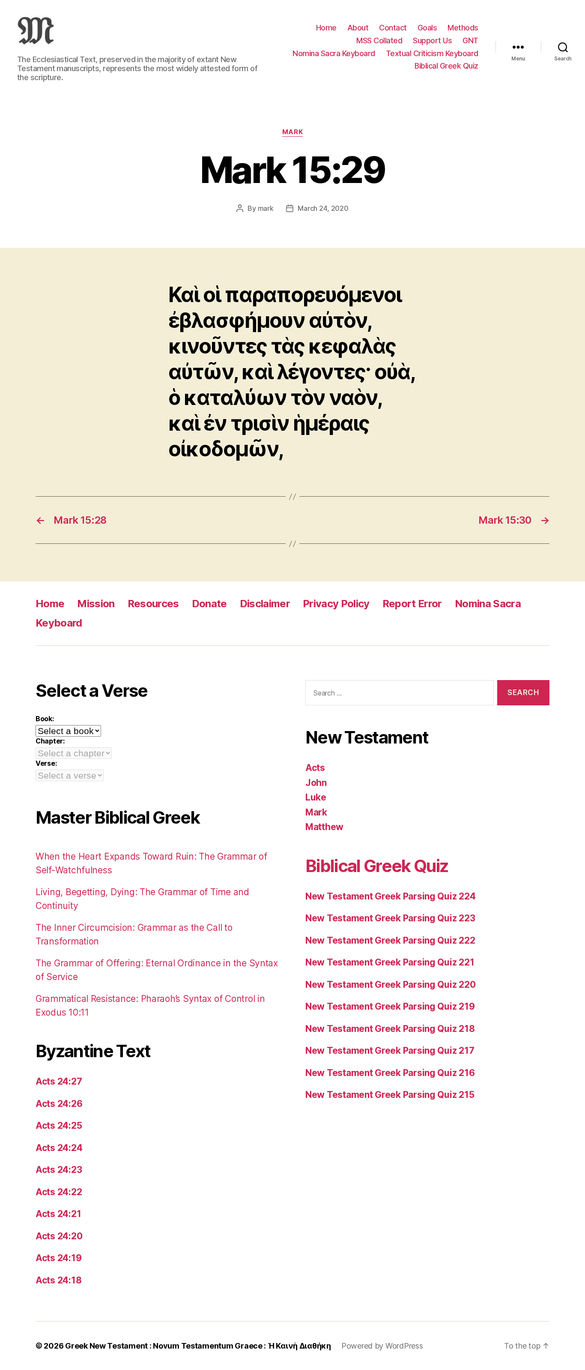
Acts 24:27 (59, 1081)
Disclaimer (265, 603)
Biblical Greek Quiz (446, 65)
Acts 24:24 (59, 1147)
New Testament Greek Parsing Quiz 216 (390, 1072)
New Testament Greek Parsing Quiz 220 (390, 984)
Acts (315, 767)
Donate (209, 603)
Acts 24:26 (59, 1103)
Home (326, 27)
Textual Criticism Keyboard (432, 53)
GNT (470, 40)
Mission (95, 603)
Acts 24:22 (59, 1192)
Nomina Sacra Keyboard (333, 53)
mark (266, 208)
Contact (393, 27)
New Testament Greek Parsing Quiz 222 (390, 940)
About (358, 27)
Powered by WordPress (382, 1345)
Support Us (432, 40)
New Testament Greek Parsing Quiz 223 (390, 918)
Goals (427, 27)
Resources (153, 603)
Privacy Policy (336, 603)
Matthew (324, 826)
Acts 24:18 (58, 1280)
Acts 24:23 (59, 1169)
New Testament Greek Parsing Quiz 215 (389, 1094)
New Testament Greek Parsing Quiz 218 (390, 1028)
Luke (315, 797)
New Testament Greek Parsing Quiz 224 (390, 896)
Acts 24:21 (58, 1213)
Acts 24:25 (59, 1125)
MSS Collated (379, 40)
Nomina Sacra (488, 603)
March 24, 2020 (323, 208)
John (316, 782)
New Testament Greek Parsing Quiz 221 (389, 962)
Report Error (412, 603)
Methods (463, 27)
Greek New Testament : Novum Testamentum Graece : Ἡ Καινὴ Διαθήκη (198, 1345)
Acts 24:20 (59, 1236)
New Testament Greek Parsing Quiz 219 (390, 1006)
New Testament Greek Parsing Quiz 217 (389, 1050)
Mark (292, 132)
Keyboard (59, 623)
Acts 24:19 (58, 1258)
